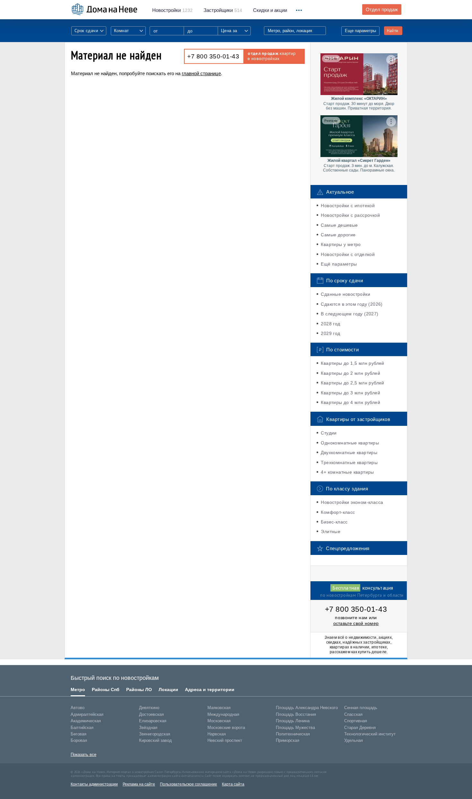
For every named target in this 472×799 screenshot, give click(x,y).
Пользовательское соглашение (188, 784)
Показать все (83, 754)
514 (223, 10)
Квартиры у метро (341, 244)
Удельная (353, 740)
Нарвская (216, 734)
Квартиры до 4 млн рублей (350, 402)
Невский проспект (224, 740)
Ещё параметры (339, 264)
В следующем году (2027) (349, 313)
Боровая (79, 740)
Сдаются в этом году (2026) (351, 304)
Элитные (330, 531)
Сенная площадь (360, 707)
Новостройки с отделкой (348, 254)
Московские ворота (226, 727)
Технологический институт (370, 734)
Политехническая (293, 734)
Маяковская (219, 707)
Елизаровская (152, 720)
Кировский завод (155, 740)
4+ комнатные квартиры (347, 472)
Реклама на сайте (139, 784)
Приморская (287, 740)
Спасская (353, 714)
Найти (392, 30)
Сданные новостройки (345, 294)
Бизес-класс (334, 521)
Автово (77, 707)
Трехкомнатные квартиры (349, 462)
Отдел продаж (382, 9)
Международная (223, 714)
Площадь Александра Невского (307, 707)
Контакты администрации (94, 784)
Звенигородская (154, 734)
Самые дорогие (338, 234)
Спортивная (355, 720)
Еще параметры (360, 30)
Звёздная (148, 727)
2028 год (330, 323)
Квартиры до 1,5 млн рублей (352, 363)
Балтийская (82, 727)
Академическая (86, 720)
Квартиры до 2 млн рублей (350, 373)
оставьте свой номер (356, 623)
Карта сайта (233, 784)
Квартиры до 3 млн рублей (350, 392)
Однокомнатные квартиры (350, 442)
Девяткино (149, 707)
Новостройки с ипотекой (348, 205)
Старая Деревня (360, 727)
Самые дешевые (339, 225)
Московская (219, 720)
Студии (329, 432)
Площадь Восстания (296, 714)
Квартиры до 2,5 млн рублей (352, 382)
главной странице (201, 73)
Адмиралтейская (87, 714)
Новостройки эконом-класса (352, 502)
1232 (172, 10)
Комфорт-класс (338, 512)
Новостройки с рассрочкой (350, 215)
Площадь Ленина (293, 720)
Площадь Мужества (295, 727)
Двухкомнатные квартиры (349, 452)
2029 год (330, 333)
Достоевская (151, 714)
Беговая (78, 734)
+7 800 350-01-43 (213, 56)
